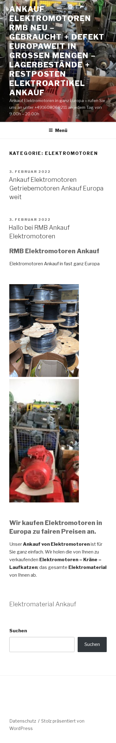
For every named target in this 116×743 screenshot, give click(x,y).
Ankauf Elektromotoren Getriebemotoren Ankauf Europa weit (56, 188)
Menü (61, 130)
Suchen (18, 631)
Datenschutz (22, 721)
